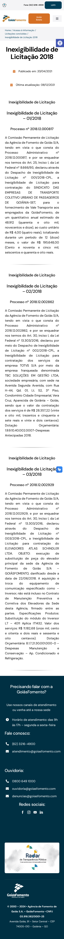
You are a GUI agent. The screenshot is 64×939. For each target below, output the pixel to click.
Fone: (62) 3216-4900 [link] (33, 5)
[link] (60, 43)
